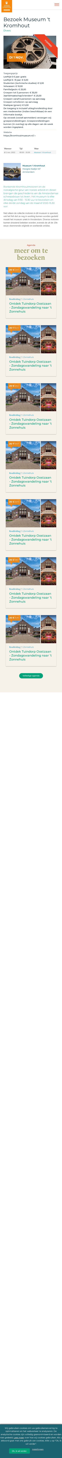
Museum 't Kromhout (42, 152)
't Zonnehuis (27, 299)
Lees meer (19, 1437)
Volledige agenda (31, 676)
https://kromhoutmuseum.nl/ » (19, 135)
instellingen (38, 1449)
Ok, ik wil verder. (19, 1451)
